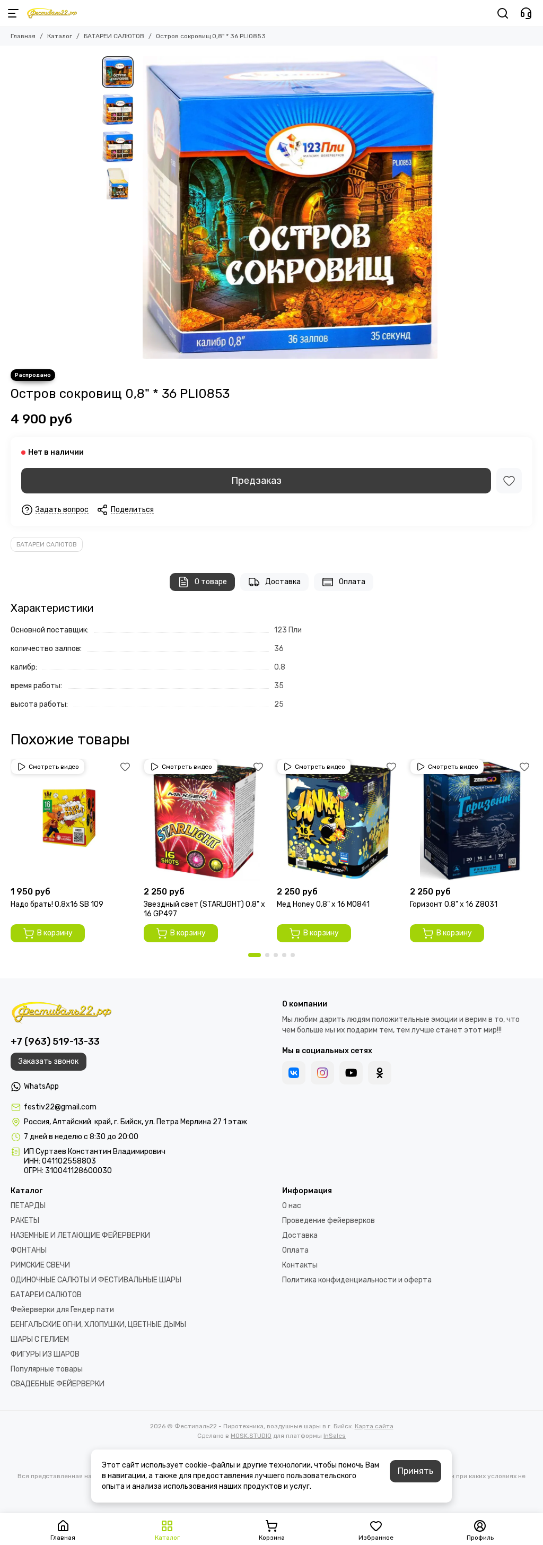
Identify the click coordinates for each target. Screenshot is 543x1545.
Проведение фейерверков (328, 1220)
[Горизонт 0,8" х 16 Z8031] (471, 820)
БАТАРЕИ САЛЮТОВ (114, 36)
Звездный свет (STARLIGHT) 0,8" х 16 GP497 (204, 909)
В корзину (55, 933)
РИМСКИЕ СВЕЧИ (40, 1265)
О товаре (211, 581)
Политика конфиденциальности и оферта (357, 1279)
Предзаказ (256, 481)
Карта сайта (374, 1426)
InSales (334, 1435)
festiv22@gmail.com (60, 1107)
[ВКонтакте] (293, 1072)
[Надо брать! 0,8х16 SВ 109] (72, 820)
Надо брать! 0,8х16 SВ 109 (57, 904)
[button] (144, 207)
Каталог (59, 36)
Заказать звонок (48, 1061)
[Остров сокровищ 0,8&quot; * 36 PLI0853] (290, 207)
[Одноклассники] (379, 1072)
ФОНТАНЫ (29, 1250)
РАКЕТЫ (25, 1220)
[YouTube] (351, 1072)
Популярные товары (47, 1369)
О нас (291, 1205)
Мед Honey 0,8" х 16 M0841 (323, 904)
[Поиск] (502, 13)
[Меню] (13, 13)
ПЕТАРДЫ (28, 1205)
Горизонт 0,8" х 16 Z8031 (453, 904)
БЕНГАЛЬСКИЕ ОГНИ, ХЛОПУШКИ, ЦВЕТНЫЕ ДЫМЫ (98, 1324)
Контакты (300, 1265)
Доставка (283, 581)
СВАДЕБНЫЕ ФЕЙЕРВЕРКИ (57, 1383)
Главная (23, 36)
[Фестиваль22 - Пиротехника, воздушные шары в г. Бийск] (52, 13)
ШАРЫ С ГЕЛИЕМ (40, 1339)
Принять (415, 1471)
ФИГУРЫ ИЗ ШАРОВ (45, 1354)
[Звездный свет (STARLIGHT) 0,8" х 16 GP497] (205, 820)
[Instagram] (322, 1072)
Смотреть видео (54, 766)
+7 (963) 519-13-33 (55, 1041)
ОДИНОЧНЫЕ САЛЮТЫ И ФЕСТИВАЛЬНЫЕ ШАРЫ (96, 1279)
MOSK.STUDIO (251, 1435)
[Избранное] (509, 480)
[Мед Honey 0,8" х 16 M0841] (338, 820)
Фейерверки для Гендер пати (62, 1309)
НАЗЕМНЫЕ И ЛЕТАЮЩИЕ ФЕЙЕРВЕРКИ (80, 1235)
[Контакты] (526, 13)
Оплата (352, 581)
